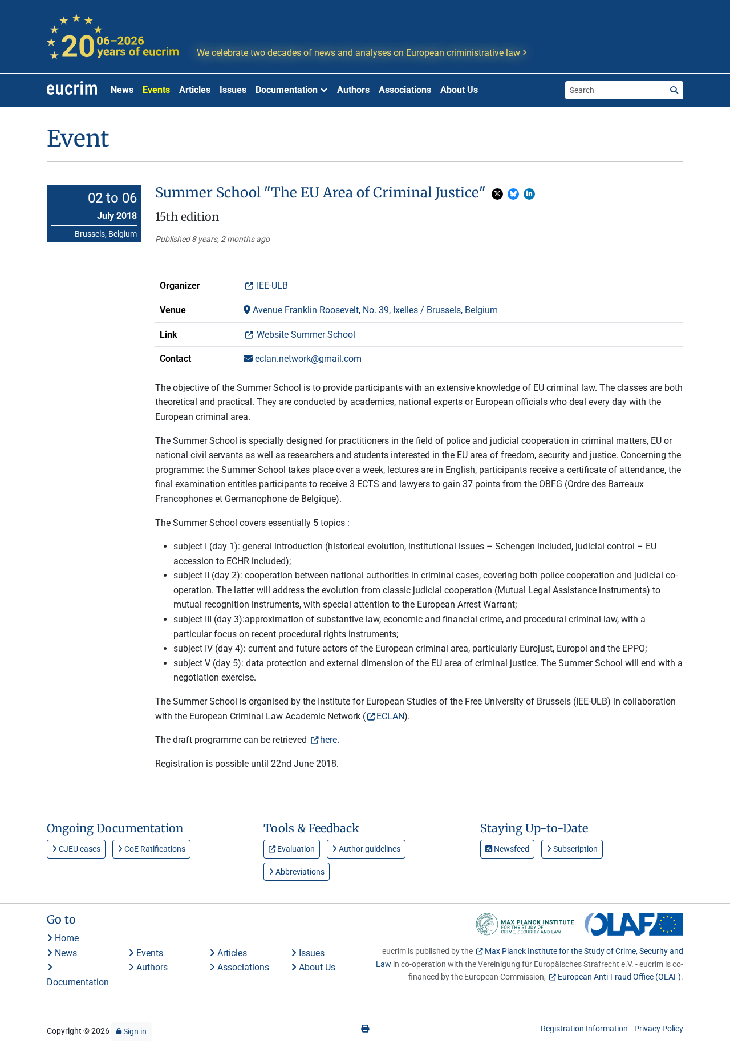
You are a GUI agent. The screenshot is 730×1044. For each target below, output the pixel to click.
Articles (194, 89)
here (328, 739)
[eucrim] (72, 90)
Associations (405, 89)
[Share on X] (497, 194)
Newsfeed (510, 848)
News (122, 89)
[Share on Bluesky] (513, 194)
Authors (353, 89)
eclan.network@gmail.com (307, 358)
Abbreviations (299, 871)
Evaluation (295, 848)
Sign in (134, 1031)
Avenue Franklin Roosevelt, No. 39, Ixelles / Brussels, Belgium (374, 310)
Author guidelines (368, 848)
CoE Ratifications (154, 848)
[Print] (365, 1028)
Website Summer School (304, 334)
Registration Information (584, 1028)
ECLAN (390, 716)
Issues (233, 89)
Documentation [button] (288, 89)
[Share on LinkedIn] (529, 194)
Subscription (574, 848)
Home (65, 938)
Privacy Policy (658, 1028)
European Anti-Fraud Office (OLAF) (619, 976)
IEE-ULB (271, 285)
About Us (459, 89)
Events (156, 89)
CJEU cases (78, 848)
